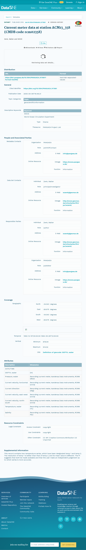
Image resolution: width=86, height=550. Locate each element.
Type (38, 122)
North (38, 304)
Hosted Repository (9, 505)
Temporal (17, 336)
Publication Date (14, 94)
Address (38, 153)
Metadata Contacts (14, 141)
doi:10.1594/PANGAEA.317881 (35, 22)
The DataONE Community (25, 507)
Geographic (16, 303)
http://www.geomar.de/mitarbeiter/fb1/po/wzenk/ (71, 203)
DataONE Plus (7, 502)
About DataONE (7, 522)
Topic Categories (14, 99)
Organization (36, 142)
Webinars (42, 503)
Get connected (68, 545)
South (38, 315)
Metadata (16, 17)
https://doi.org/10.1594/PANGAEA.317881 (40, 88)
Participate (24, 496)
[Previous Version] (49, 22)
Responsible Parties (13, 221)
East (38, 309)
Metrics (4, 525)
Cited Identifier (15, 88)
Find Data (27, 518)
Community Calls (27, 512)
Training (41, 500)
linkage (57, 162)
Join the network (27, 503)
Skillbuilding (43, 496)
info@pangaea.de (70, 154)
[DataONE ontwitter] (60, 519)
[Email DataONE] (73, 519)
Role (39, 148)
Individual (37, 181)
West (38, 320)
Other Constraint (34, 438)
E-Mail (57, 153)
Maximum (36, 347)
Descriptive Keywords (12, 110)
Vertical (18, 341)
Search (8, 17)
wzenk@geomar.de (70, 193)
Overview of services (6, 497)
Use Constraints (34, 432)
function (57, 169)
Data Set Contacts (14, 180)
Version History (56, 22)
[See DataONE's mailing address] (60, 526)
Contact (4, 528)
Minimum (36, 342)
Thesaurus (36, 127)
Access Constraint (33, 427)
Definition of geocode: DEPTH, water (58, 352)
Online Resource (34, 161)
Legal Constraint (15, 427)
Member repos (26, 500)
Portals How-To (44, 506)
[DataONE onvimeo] (67, 519)
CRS (38, 352)
